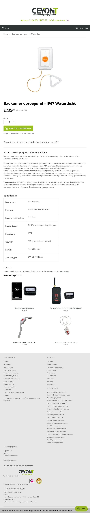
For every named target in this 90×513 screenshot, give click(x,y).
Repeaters (50, 378)
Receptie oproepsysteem (24, 308)
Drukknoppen (52, 364)
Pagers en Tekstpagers (55, 367)
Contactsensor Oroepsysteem (57, 406)
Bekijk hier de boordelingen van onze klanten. (20, 502)
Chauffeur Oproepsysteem (56, 403)
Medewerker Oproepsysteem (57, 423)
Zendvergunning (9, 387)
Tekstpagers (51, 370)
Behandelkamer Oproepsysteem (58, 395)
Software (50, 381)
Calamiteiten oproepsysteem (24, 342)
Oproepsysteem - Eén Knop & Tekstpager (66, 308)
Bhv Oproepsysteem (54, 398)
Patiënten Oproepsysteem (56, 431)
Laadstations (51, 376)
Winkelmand (83, 28)
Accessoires (51, 384)
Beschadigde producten (12, 378)
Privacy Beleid (8, 381)
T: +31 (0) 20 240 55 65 (11, 476)
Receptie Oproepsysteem (56, 437)
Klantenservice (9, 384)
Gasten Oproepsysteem (55, 412)
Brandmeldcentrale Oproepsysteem (59, 400)
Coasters (50, 362)
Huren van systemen (11, 376)
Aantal (6, 118)
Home (6, 34)
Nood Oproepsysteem (55, 426)
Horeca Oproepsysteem (55, 415)
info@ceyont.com (57, 20)
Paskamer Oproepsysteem (56, 429)
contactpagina (64, 271)
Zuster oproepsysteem (55, 443)
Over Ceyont (8, 364)
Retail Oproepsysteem (55, 440)
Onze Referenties (10, 370)
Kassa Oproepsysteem (55, 417)
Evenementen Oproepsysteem (58, 409)
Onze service (8, 367)
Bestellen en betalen (11, 373)
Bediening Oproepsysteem (56, 392)
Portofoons (51, 373)
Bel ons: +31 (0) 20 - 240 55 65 (34, 20)
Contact (6, 395)
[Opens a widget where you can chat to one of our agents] (81, 509)
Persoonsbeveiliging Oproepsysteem (60, 434)
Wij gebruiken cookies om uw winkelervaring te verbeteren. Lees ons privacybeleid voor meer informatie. (37, 510)
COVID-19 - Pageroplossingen (14, 392)
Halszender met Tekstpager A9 (65, 342)
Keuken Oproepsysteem (55, 420)
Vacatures (7, 390)
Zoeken (6, 362)
